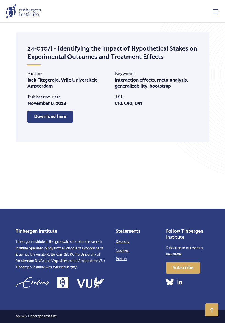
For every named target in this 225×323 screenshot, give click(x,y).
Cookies (122, 250)
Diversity (122, 242)
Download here (50, 117)
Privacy (121, 259)
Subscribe (183, 268)
